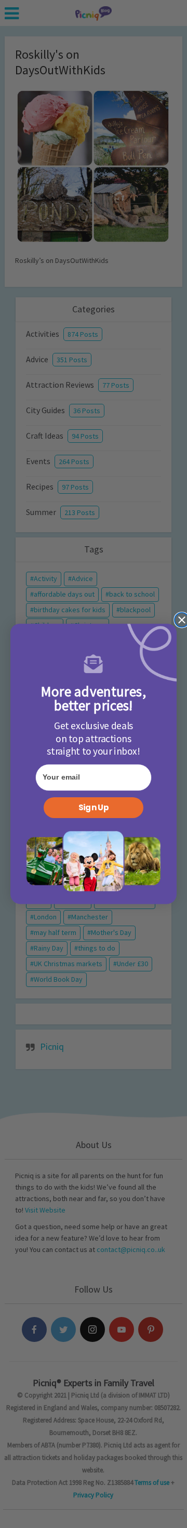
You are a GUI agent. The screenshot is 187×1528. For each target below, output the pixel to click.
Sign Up (93, 807)
